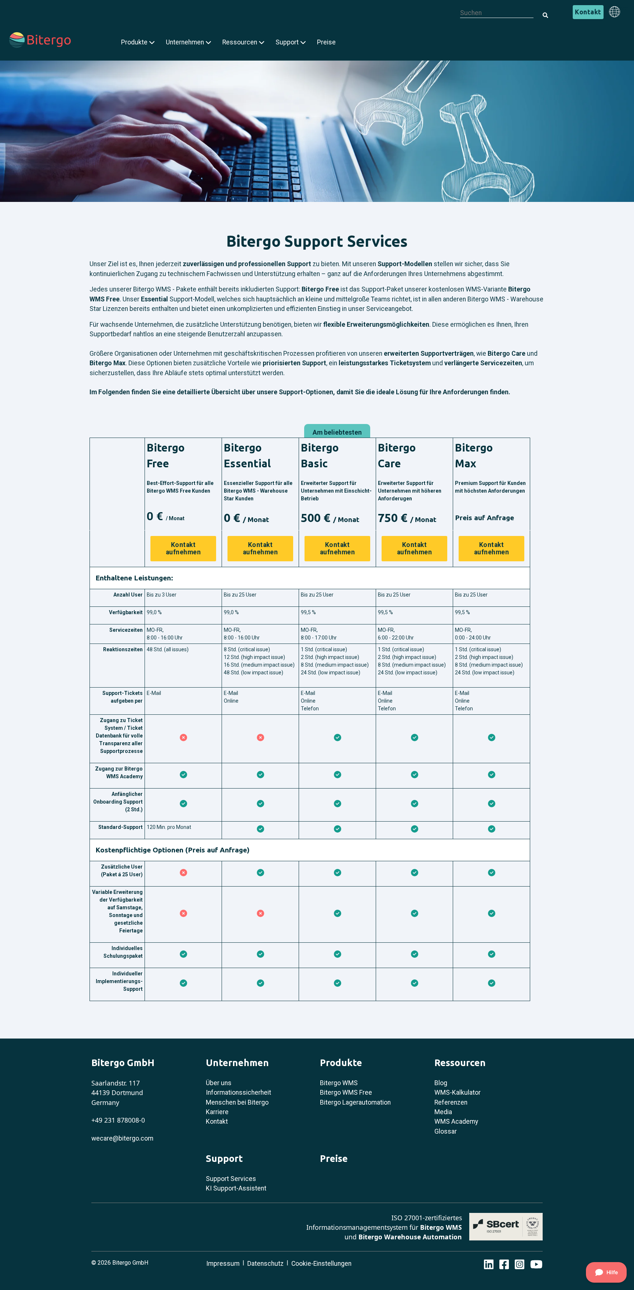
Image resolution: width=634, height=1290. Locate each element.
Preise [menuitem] (326, 42)
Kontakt (588, 11)
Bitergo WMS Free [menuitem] (346, 1092)
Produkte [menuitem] (134, 42)
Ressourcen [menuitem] (239, 42)
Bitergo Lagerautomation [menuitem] (355, 1102)
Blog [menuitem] (440, 1083)
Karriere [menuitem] (217, 1112)
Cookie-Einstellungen (321, 1263)
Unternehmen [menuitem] (185, 42)
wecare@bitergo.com (122, 1138)
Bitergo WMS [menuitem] (339, 1083)
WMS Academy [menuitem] (456, 1121)
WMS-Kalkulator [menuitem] (457, 1092)
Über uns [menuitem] (219, 1083)
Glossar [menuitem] (445, 1131)
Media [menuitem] (443, 1112)
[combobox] (496, 13)
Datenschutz (265, 1263)
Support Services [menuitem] (231, 1178)
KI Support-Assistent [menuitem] (236, 1188)
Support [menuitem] (287, 42)
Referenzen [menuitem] (450, 1102)
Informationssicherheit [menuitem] (238, 1092)
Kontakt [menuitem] (217, 1121)
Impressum (223, 1263)
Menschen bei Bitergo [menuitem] (237, 1102)
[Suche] (542, 11)
